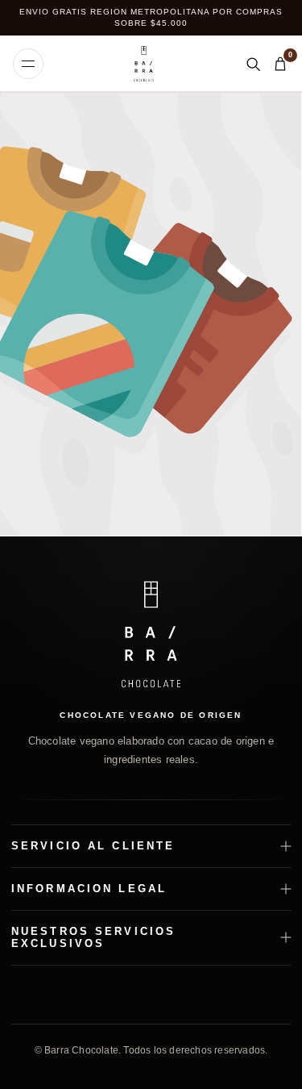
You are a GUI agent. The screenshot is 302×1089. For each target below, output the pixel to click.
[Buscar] (253, 64)
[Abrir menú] (28, 63)
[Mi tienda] (143, 63)
